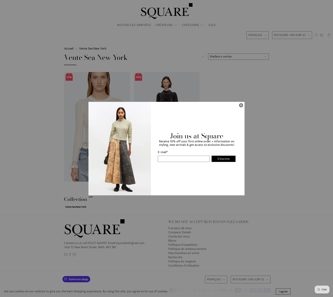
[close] (241, 105)
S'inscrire (223, 159)
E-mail (163, 152)
